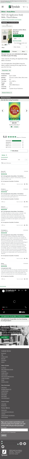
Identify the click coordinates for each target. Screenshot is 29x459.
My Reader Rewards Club (6, 389)
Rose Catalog (4, 396)
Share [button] (4, 184)
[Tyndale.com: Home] (14, 7)
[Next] (26, 110)
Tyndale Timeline (4, 373)
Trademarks (11, 451)
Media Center (4, 410)
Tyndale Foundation (5, 378)
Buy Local (3, 358)
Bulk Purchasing (4, 417)
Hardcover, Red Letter (14, 124)
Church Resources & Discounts (7, 411)
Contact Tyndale (4, 356)
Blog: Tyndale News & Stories (7, 369)
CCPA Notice (17, 452)
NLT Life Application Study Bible (7, 276)
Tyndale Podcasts (4, 391)
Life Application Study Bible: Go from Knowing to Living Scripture (14, 319)
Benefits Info (3, 405)
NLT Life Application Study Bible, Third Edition (10, 181)
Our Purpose (3, 371)
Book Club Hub (4, 392)
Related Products (6, 97)
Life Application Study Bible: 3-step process (13, 316)
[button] (25, 184)
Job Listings (3, 403)
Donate (2, 380)
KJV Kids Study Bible (14, 122)
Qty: (15, 38)
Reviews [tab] (3, 155)
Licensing (3, 413)
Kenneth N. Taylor (4, 381)
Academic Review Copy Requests (8, 415)
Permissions (3, 360)
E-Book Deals (4, 394)
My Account (3, 353)
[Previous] (2, 110)
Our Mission (3, 367)
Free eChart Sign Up (5, 398)
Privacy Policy (13, 432)
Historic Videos (4, 374)
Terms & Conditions (18, 451)
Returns (3, 362)
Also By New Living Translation (9, 100)
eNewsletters (4, 387)
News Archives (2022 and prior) (7, 376)
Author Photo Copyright (13, 453)
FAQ (2, 355)
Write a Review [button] (15, 150)
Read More (4, 337)
